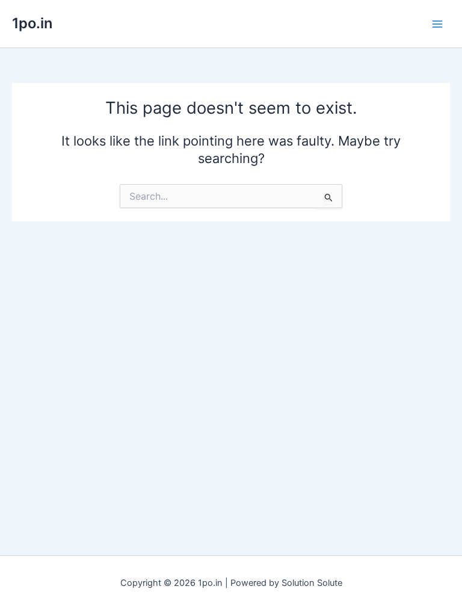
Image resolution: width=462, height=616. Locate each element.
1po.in (32, 23)
